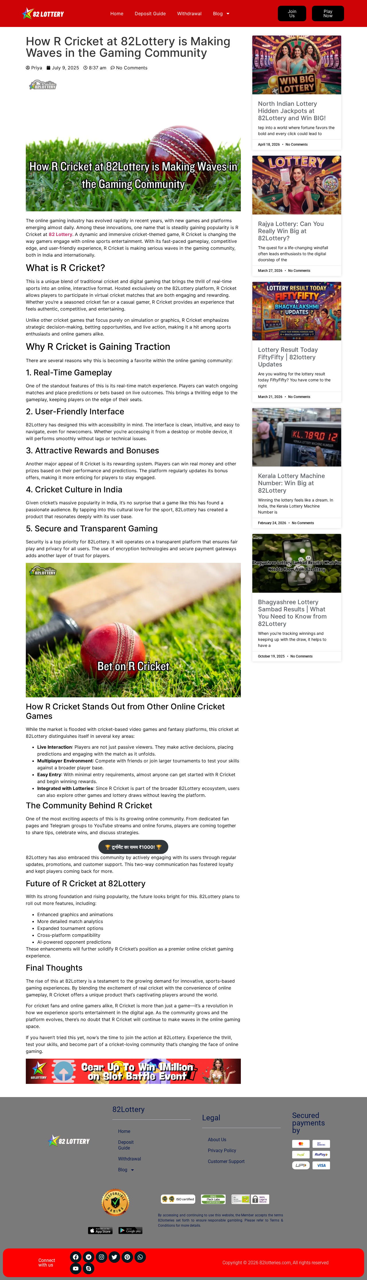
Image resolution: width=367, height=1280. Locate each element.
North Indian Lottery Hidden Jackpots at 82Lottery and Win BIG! (292, 111)
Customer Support (226, 1161)
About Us (217, 1139)
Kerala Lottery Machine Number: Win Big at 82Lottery (291, 483)
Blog (218, 13)
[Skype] (88, 1268)
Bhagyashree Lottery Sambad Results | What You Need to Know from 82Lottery (292, 612)
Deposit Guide (150, 13)
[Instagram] (101, 1257)
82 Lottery (60, 234)
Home (116, 13)
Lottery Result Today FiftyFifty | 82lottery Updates (288, 357)
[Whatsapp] (140, 1257)
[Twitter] (114, 1257)
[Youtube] (75, 1268)
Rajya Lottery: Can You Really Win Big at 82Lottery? (291, 231)
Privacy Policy (222, 1150)
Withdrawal (189, 13)
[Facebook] (75, 1257)
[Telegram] (88, 1257)
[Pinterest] (127, 1257)
